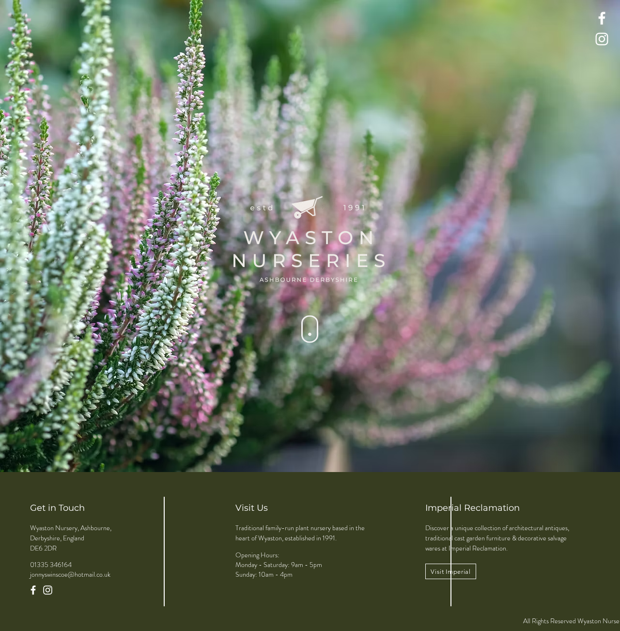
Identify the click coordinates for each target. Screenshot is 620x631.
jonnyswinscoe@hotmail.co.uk (70, 574)
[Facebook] (601, 18)
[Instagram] (601, 39)
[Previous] (52, 236)
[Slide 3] (301, 447)
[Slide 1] (318, 447)
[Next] (567, 236)
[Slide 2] (310, 447)
